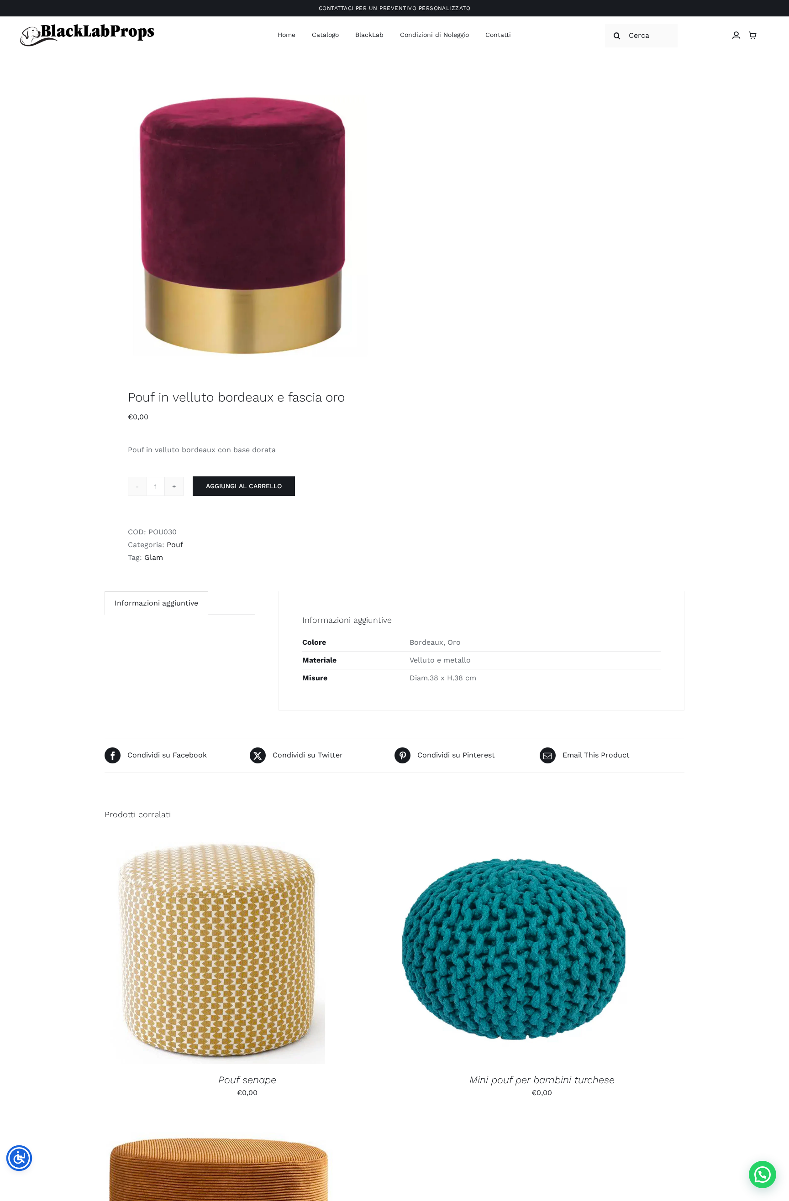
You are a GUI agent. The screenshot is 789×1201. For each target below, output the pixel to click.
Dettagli (268, 951)
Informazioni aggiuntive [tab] (156, 603)
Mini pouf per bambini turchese (542, 1080)
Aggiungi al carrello (244, 486)
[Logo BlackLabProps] (86, 25)
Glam (153, 557)
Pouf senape (247, 1080)
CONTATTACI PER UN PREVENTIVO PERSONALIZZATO (395, 8)
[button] (762, 1174)
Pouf (175, 544)
